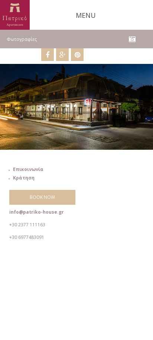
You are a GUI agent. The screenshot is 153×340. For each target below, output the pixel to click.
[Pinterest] (77, 54)
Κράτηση (24, 178)
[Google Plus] (62, 54)
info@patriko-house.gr (36, 212)
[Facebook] (47, 54)
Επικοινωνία (28, 169)
